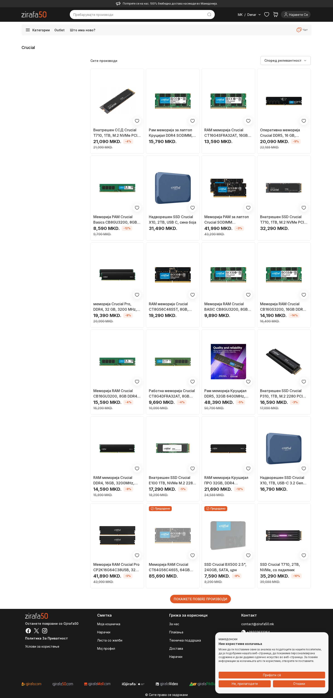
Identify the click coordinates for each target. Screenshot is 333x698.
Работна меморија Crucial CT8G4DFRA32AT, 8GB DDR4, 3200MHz (172, 393)
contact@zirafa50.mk (257, 624)
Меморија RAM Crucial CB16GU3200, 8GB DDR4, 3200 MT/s (115, 393)
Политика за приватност (46, 638)
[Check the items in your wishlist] (266, 14)
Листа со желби (109, 640)
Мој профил (106, 648)
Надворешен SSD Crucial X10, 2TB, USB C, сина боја (172, 220)
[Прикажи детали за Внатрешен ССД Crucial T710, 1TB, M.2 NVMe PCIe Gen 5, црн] (117, 101)
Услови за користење (42, 646)
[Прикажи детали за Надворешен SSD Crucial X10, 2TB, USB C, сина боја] (173, 188)
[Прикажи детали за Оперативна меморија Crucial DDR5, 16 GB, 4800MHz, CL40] (284, 101)
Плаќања (176, 632)
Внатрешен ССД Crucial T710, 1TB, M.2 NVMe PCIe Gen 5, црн (116, 133)
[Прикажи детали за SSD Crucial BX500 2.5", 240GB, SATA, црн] (228, 535)
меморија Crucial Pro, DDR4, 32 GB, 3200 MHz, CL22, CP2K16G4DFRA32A (116, 307)
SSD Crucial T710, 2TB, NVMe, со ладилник (280, 567)
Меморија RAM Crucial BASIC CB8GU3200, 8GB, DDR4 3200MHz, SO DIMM (227, 307)
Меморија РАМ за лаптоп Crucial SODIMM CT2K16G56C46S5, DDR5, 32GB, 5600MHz (227, 220)
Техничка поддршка (185, 640)
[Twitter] (36, 631)
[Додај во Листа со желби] (137, 121)
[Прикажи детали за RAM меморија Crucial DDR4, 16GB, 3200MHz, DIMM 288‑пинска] (117, 449)
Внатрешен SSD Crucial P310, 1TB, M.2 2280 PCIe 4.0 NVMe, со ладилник (282, 393)
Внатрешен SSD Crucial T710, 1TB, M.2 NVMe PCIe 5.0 (283, 220)
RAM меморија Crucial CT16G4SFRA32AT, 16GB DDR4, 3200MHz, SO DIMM (227, 133)
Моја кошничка (108, 624)
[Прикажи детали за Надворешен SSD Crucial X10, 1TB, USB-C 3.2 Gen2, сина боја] (284, 449)
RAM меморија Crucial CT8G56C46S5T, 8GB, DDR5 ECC (168, 307)
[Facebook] (28, 631)
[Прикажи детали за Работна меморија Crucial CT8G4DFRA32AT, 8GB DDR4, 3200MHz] (173, 362)
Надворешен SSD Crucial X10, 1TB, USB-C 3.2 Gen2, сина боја (283, 480)
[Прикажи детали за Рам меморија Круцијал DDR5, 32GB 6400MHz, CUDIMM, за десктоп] (228, 362)
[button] (228, 639)
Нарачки (103, 632)
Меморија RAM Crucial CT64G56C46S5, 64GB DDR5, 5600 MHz (169, 567)
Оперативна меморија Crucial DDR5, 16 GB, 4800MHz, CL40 (280, 133)
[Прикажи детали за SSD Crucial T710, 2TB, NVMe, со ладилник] (284, 535)
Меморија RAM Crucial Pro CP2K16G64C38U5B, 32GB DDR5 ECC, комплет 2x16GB (117, 567)
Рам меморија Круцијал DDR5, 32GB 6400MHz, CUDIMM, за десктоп (225, 393)
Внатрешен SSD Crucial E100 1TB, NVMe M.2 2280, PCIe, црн (172, 480)
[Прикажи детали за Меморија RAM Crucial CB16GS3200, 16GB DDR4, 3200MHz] (284, 275)
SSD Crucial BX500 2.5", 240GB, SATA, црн (225, 567)
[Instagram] (44, 631)
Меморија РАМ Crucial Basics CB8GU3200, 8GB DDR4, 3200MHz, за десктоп (115, 220)
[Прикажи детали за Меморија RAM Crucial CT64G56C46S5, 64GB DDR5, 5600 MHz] (173, 535)
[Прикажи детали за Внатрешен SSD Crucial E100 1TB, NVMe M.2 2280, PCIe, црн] (173, 449)
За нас (174, 624)
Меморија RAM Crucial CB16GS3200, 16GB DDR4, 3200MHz (283, 307)
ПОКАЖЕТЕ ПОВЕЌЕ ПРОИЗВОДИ (200, 599)
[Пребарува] (209, 14)
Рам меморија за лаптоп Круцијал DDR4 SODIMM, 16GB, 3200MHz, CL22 (171, 133)
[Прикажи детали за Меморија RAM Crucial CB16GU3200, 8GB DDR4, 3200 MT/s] (117, 362)
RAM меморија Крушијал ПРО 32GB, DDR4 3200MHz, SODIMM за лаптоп (226, 480)
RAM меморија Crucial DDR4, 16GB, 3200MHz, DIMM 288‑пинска (113, 480)
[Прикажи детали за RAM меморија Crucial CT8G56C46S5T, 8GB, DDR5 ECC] (173, 275)
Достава (176, 648)
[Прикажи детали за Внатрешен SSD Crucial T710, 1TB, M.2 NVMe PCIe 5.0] (284, 188)
